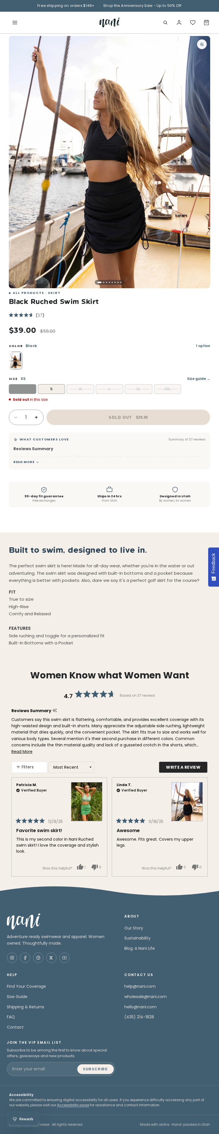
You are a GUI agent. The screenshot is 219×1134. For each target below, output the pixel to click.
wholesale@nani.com (145, 996)
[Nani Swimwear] (61, 921)
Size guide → (198, 378)
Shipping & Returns (25, 1007)
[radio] (15, 360)
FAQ (11, 1017)
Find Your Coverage (26, 986)
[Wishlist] (192, 22)
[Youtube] (64, 958)
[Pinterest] (38, 958)
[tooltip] (56, 449)
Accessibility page (73, 1105)
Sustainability (137, 938)
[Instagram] (12, 958)
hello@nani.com (140, 1007)
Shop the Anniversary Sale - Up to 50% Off (142, 5)
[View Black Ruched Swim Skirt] (187, 798)
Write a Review (187, 768)
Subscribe (95, 1069)
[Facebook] (25, 958)
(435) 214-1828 (139, 1017)
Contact (15, 1027)
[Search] (165, 22)
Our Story (133, 928)
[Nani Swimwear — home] (109, 22)
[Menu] (15, 22)
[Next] (201, 827)
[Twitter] (51, 958)
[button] (26, 315)
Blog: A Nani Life (139, 948)
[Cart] (206, 22)
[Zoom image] (202, 44)
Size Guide (17, 996)
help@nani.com (140, 986)
